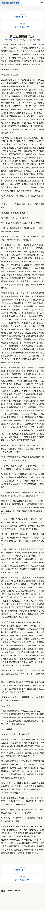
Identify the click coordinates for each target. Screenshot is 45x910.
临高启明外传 (10, 40)
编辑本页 (36, 40)
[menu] (41, 3)
